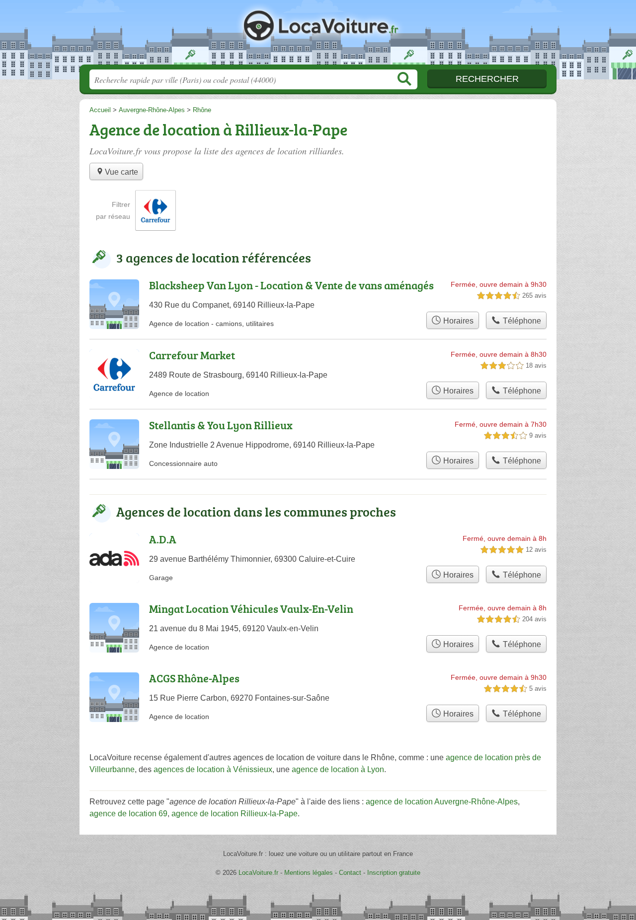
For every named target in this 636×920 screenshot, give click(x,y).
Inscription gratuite (393, 872)
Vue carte (121, 172)
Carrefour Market (192, 355)
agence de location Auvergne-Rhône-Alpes (442, 801)
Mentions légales (308, 872)
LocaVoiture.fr (318, 35)
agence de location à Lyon (338, 769)
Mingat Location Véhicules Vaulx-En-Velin (251, 608)
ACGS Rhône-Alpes (194, 678)
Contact (350, 872)
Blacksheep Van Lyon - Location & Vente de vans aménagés (291, 285)
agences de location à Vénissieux (213, 769)
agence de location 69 (128, 813)
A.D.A (162, 539)
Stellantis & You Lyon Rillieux (221, 425)
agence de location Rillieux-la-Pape (234, 813)
